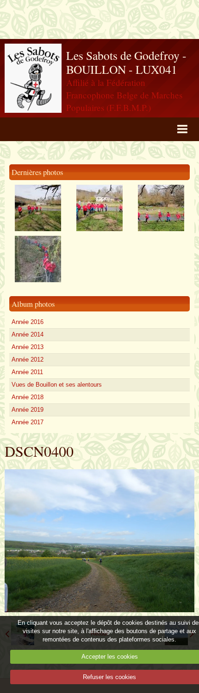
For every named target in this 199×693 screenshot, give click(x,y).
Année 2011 (27, 372)
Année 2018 (28, 397)
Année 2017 (28, 422)
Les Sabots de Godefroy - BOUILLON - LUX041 (126, 62)
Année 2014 (28, 334)
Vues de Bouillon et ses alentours (57, 384)
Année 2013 (28, 346)
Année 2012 (28, 359)
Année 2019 (28, 409)
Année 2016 (28, 321)
